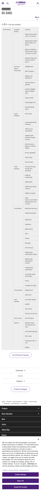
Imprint (5, 470)
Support (19, 381)
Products (6, 403)
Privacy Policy (13, 470)
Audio (25, 401)
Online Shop (6, 429)
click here (30, 464)
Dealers (4, 435)
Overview (19, 370)
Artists (4, 424)
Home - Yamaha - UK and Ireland (11, 401)
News (3, 419)
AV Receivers (15, 403)
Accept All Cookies (20, 487)
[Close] (38, 439)
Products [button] (4, 408)
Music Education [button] (7, 413)
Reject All (20, 481)
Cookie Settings (20, 474)
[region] (20, 463)
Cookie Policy (24, 470)
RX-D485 (24, 403)
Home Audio (33, 401)
